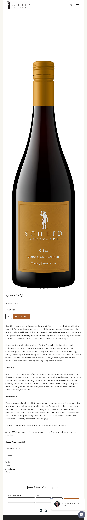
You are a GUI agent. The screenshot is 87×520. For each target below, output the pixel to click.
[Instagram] (46, 510)
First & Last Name (14, 495)
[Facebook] (41, 510)
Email (38, 495)
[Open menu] (77, 5)
